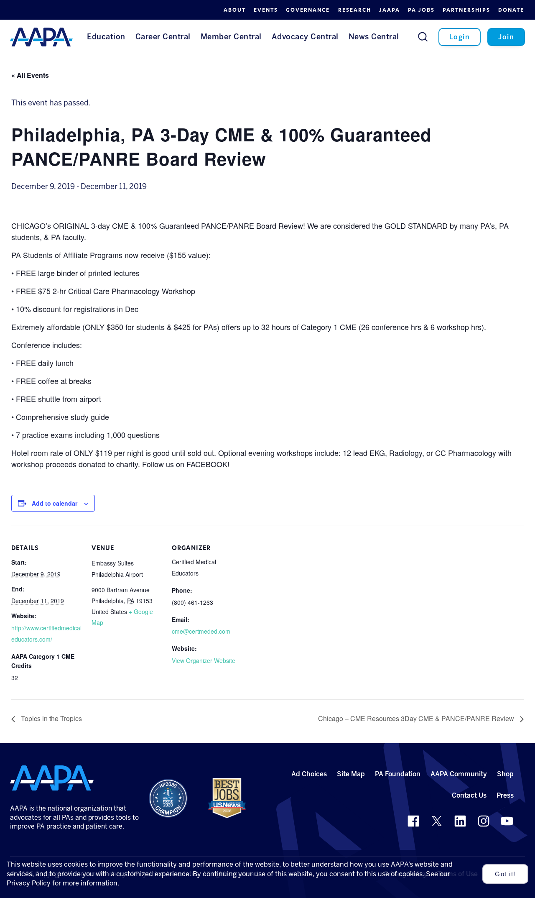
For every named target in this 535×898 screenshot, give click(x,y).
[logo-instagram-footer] (483, 821)
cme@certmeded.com (201, 631)
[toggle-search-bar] (422, 37)
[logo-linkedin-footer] (460, 821)
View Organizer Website (203, 660)
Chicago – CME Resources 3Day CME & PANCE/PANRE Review (417, 718)
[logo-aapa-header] (41, 36)
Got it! (505, 874)
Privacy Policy (29, 883)
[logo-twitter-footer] (436, 821)
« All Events (30, 75)
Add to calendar (54, 503)
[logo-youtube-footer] (507, 821)
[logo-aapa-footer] (52, 778)
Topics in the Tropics (50, 718)
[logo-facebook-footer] (413, 821)
